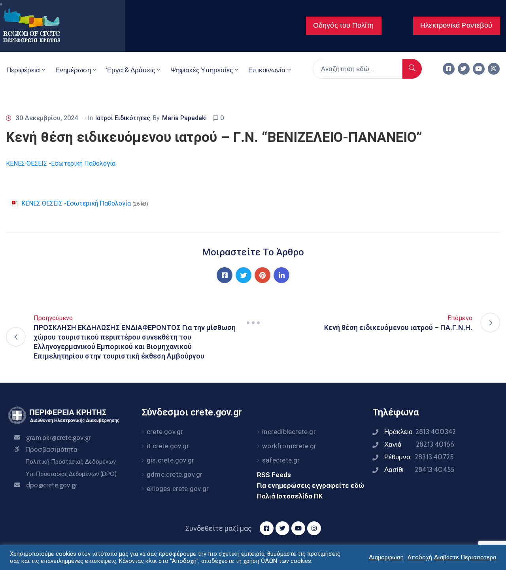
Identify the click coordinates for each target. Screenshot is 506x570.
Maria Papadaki (184, 118)
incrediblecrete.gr (289, 432)
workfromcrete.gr (289, 446)
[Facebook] (224, 275)
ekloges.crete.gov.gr (178, 489)
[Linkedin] (281, 275)
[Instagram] (494, 69)
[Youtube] (479, 69)
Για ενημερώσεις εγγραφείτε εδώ (310, 485)
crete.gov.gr (165, 432)
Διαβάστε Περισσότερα (465, 557)
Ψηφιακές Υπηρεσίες (201, 70)
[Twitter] (464, 69)
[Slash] (253, 322)
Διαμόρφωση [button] (386, 557)
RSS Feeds (274, 475)
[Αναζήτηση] (412, 69)
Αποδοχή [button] (420, 557)
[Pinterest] (262, 275)
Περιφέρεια (23, 70)
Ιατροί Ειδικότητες (122, 118)
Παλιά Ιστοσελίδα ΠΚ (290, 496)
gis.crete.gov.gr (170, 460)
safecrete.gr (281, 460)
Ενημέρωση (73, 70)
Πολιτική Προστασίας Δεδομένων (70, 461)
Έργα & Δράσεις (130, 70)
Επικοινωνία (266, 70)
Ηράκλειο (420, 432)
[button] (343, 26)
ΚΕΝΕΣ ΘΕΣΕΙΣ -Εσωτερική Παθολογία (60, 163)
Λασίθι (419, 470)
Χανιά (419, 444)
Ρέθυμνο (418, 457)
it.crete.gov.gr (168, 446)
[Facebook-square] (449, 69)
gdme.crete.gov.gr (174, 474)
